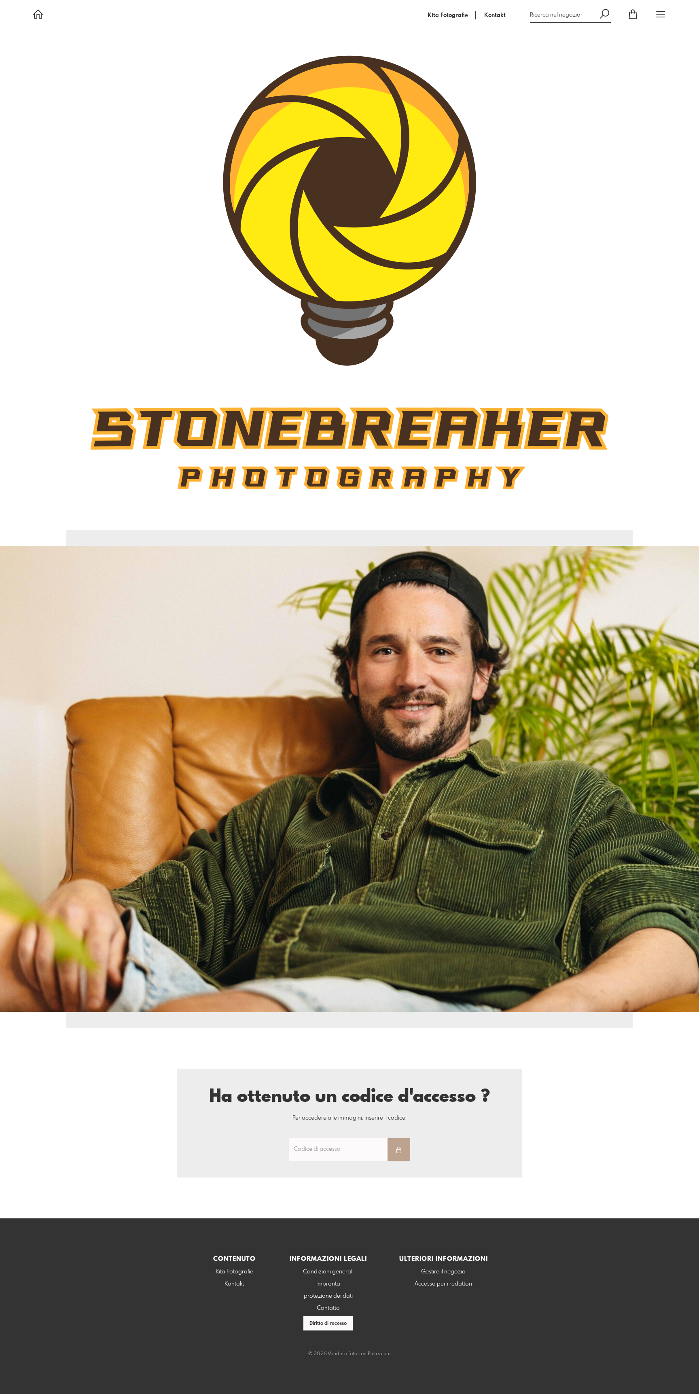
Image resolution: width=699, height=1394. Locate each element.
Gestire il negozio (443, 1272)
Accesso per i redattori (443, 1284)
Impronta (328, 1284)
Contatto (328, 1308)
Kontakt (495, 15)
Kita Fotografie (448, 15)
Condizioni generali (328, 1272)
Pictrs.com (379, 1354)
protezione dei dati (328, 1296)
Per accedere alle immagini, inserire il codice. (349, 1118)
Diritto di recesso (328, 1323)
